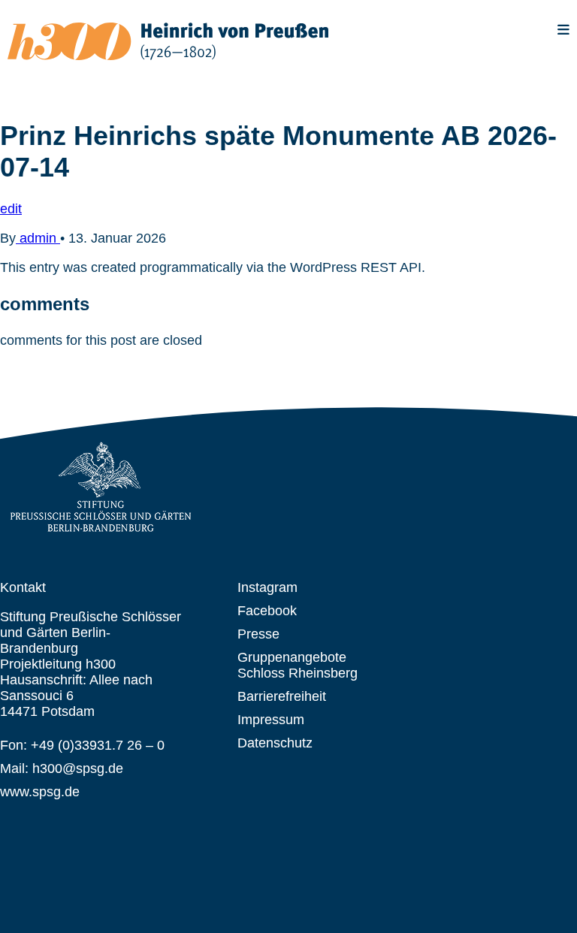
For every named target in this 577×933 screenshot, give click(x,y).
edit (11, 208)
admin (38, 238)
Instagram (267, 587)
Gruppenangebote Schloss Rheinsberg (297, 665)
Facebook (267, 610)
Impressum (270, 719)
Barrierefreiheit (281, 696)
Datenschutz (275, 742)
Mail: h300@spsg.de (61, 768)
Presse (258, 634)
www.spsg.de (40, 791)
